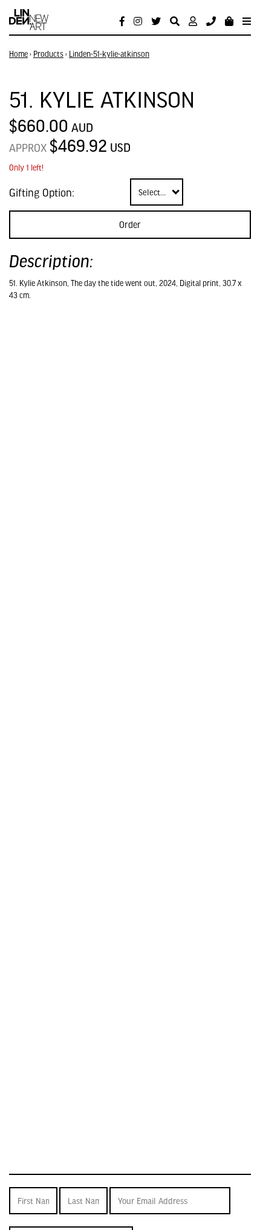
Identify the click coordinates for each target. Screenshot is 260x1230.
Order (130, 224)
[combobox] (156, 192)
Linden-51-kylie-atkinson (109, 54)
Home (18, 54)
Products (48, 54)
